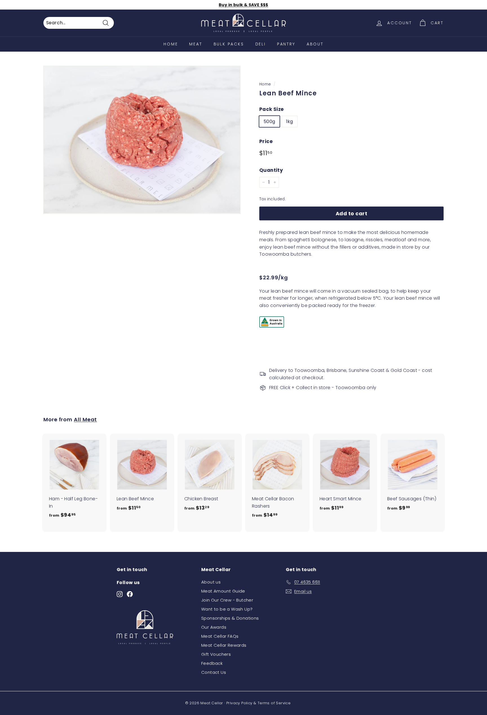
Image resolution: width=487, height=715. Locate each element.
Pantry (286, 44)
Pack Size (271, 109)
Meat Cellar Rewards (224, 645)
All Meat (85, 419)
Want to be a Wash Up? (227, 609)
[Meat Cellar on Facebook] (130, 593)
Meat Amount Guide (223, 591)
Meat (195, 44)
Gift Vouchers (216, 654)
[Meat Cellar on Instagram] (120, 593)
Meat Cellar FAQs (219, 636)
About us (211, 582)
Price (266, 141)
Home (265, 84)
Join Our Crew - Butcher (227, 600)
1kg (289, 121)
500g (269, 121)
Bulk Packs (229, 44)
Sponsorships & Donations (230, 618)
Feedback (212, 663)
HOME (170, 44)
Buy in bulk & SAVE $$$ (243, 5)
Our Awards (213, 627)
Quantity (271, 170)
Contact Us (213, 672)
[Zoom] (142, 140)
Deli (260, 44)
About (315, 44)
